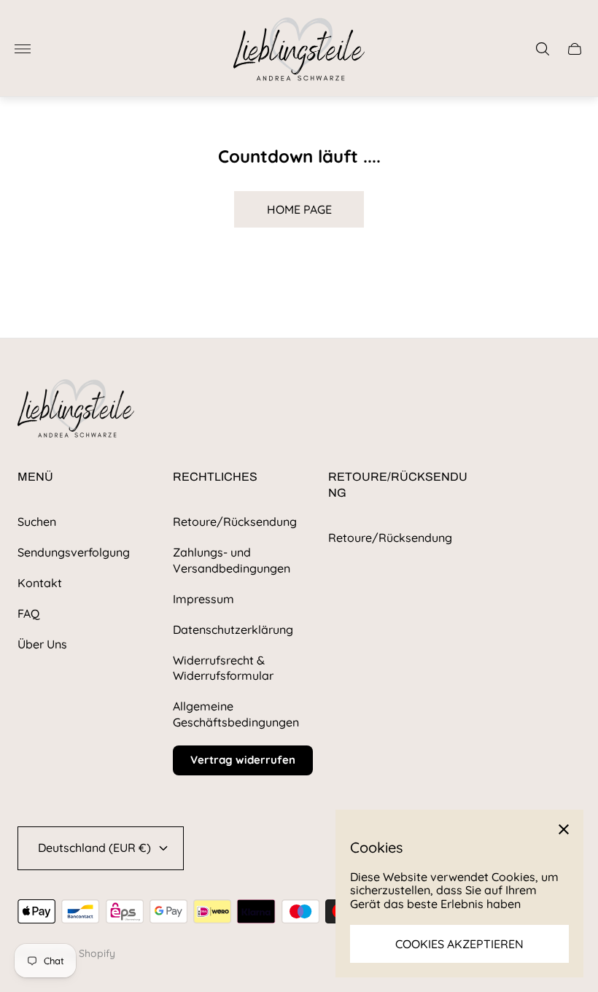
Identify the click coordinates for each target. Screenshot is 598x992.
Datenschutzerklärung (233, 629)
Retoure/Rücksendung (235, 521)
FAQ (28, 613)
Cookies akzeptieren (459, 944)
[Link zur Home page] (76, 409)
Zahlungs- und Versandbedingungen (231, 560)
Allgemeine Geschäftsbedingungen (236, 714)
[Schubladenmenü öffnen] (23, 49)
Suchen (37, 521)
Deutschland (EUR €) (94, 847)
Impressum (203, 599)
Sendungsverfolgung (74, 552)
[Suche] (543, 49)
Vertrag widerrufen (242, 760)
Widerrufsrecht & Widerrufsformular (223, 668)
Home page (299, 209)
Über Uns (42, 644)
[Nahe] (564, 829)
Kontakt (40, 583)
